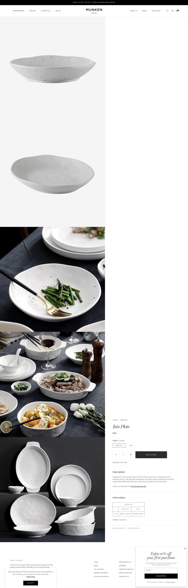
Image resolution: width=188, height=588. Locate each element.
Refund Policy (125, 562)
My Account (99, 569)
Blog (96, 565)
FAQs (96, 562)
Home (115, 420)
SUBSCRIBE (161, 576)
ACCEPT (30, 583)
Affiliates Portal (101, 576)
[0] (176, 10)
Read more (30, 577)
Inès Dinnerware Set (138, 486)
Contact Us (124, 576)
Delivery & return (120, 462)
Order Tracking (101, 573)
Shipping (122, 565)
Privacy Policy (171, 582)
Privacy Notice (125, 573)
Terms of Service (126, 569)
